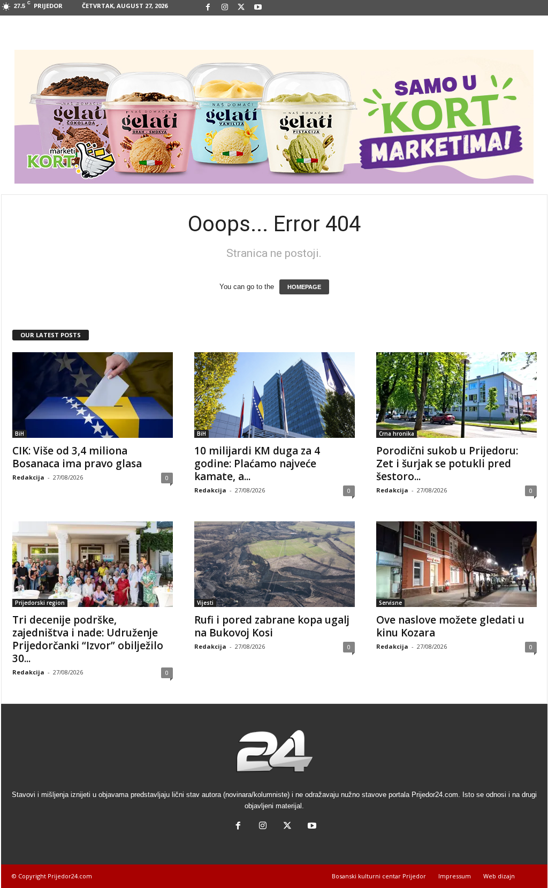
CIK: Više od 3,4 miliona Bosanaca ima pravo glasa (77, 457)
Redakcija (28, 477)
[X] (241, 8)
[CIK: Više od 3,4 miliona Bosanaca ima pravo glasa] (92, 395)
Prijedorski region (40, 602)
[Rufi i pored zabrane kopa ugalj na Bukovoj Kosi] (274, 564)
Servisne (390, 602)
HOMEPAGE (304, 287)
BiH (19, 433)
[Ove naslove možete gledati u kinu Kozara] (456, 564)
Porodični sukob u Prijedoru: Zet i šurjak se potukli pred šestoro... (447, 463)
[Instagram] (224, 8)
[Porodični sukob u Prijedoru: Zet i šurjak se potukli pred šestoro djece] (456, 395)
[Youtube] (258, 8)
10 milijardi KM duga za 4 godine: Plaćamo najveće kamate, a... (257, 463)
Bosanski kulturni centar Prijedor (379, 876)
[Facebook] (208, 8)
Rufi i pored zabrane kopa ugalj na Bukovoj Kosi (271, 626)
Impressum (454, 876)
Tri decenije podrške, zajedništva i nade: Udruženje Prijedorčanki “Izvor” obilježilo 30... (87, 639)
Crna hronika (396, 433)
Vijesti (205, 602)
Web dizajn (499, 876)
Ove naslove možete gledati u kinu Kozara (450, 626)
